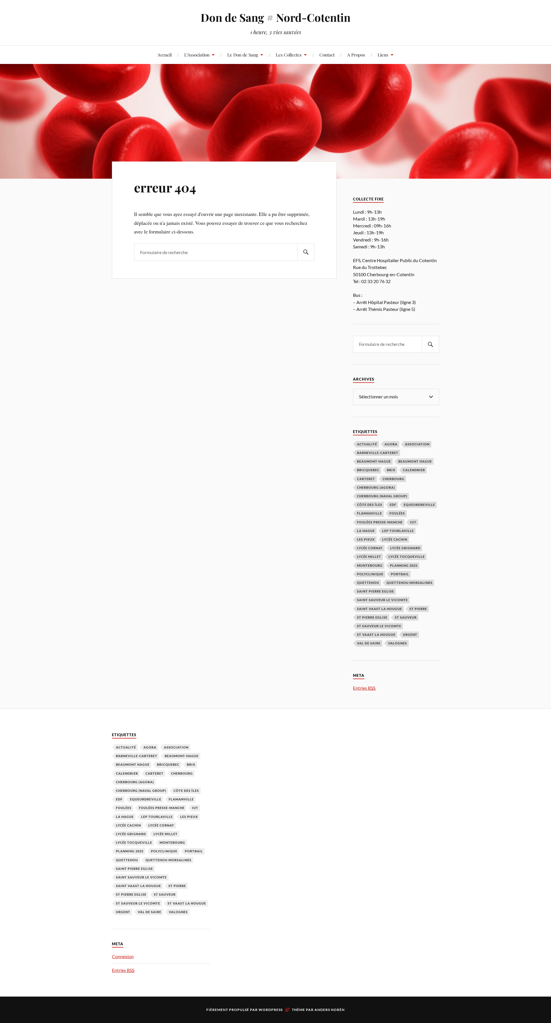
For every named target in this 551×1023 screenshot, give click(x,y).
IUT (413, 522)
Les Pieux (366, 539)
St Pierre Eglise (372, 617)
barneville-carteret (377, 453)
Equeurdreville (419, 504)
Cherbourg (393, 479)
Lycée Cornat (370, 548)
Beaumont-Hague (374, 461)
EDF (393, 504)
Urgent (410, 634)
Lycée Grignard (405, 548)
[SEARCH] (306, 252)
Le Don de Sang (242, 55)
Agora (391, 444)
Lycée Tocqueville (407, 556)
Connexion (123, 956)
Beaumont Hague (415, 461)
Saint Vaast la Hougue (379, 609)
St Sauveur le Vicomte (379, 626)
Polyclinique (370, 574)
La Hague (366, 531)
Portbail (400, 574)
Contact (327, 55)
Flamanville (369, 513)
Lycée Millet (369, 556)
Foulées (397, 513)
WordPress (271, 1010)
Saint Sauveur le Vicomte (382, 600)
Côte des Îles (369, 504)
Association (417, 444)
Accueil (165, 55)
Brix (391, 470)
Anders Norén (330, 1010)
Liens (383, 55)
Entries (364, 688)
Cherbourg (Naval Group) (382, 496)
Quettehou (368, 582)
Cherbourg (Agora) (376, 487)
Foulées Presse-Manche (380, 522)
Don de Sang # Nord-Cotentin (275, 17)
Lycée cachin (394, 539)
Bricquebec (368, 470)
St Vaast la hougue (376, 634)
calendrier (414, 470)
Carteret (366, 479)
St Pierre (418, 609)
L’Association (196, 55)
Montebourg (370, 565)
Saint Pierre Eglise (375, 591)
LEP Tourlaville (398, 531)
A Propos (356, 55)
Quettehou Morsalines (409, 582)
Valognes (397, 643)
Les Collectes (289, 55)
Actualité (367, 444)
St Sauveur (406, 617)
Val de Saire (369, 643)
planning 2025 (404, 565)
